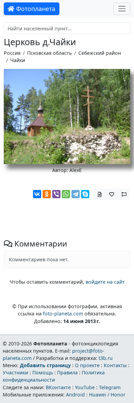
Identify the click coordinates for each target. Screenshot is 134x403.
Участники (15, 372)
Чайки (17, 60)
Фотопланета (34, 8)
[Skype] (85, 194)
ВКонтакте (58, 387)
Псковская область (49, 53)
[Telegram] (75, 194)
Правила (67, 372)
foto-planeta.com (63, 313)
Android (75, 394)
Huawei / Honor (107, 394)
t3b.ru (106, 358)
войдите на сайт (105, 282)
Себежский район (99, 53)
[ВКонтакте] (37, 194)
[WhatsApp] (66, 194)
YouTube (85, 387)
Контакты (115, 365)
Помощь (42, 372)
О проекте (87, 365)
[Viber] (56, 194)
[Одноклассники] (47, 194)
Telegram (110, 387)
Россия (12, 53)
